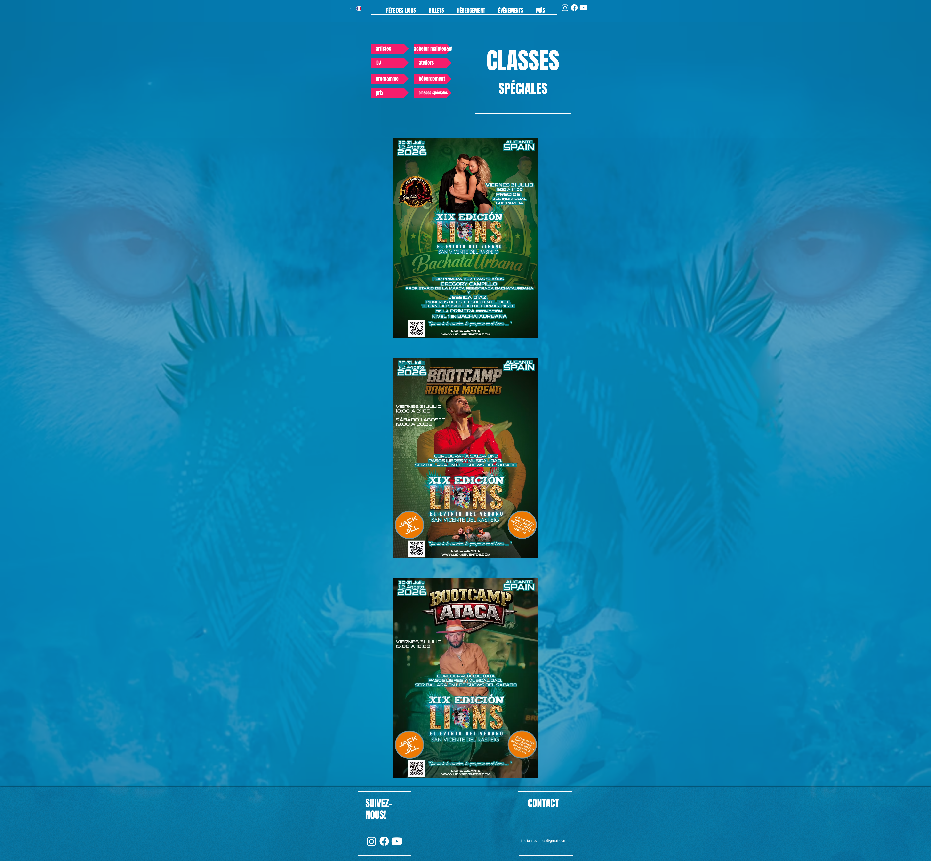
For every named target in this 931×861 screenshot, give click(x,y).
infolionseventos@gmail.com (543, 840)
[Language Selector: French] (356, 8)
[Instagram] (565, 7)
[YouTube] (583, 7)
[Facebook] (574, 7)
